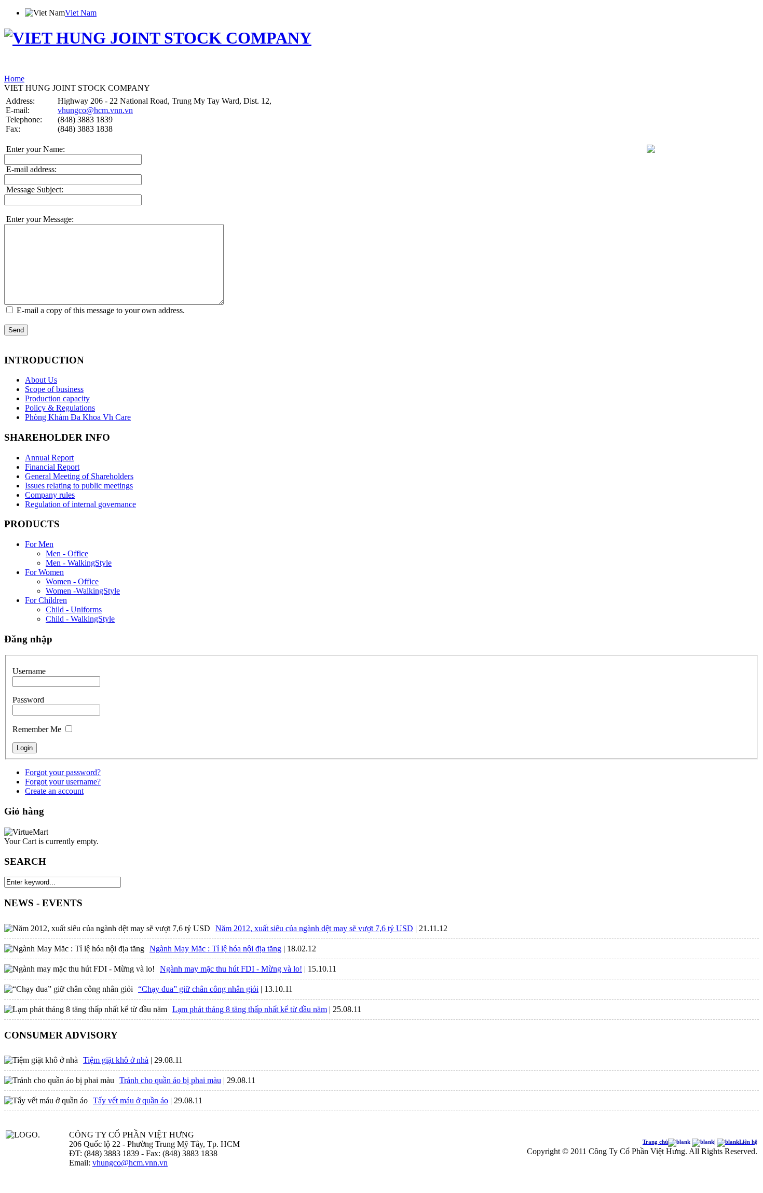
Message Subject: (33, 189)
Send (16, 330)
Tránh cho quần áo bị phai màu (170, 1080)
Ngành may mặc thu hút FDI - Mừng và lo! (231, 968)
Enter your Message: (39, 219)
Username (29, 671)
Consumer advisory (250, 67)
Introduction (39, 67)
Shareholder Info (108, 67)
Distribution (166, 67)
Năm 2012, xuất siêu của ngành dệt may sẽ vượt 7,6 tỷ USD (314, 928)
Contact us (296, 67)
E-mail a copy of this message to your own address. (101, 310)
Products (70, 67)
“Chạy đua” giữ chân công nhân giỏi (198, 989)
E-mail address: (30, 169)
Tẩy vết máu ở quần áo (130, 1100)
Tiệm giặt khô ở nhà (115, 1060)
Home (13, 67)
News (141, 67)
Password (28, 699)
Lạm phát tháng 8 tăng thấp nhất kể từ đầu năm (249, 1009)
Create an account (54, 791)
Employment (202, 67)
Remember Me (36, 729)
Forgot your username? (63, 781)
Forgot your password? (63, 772)
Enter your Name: (34, 149)
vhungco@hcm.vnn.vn (95, 110)
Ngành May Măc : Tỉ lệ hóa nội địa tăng (215, 948)
